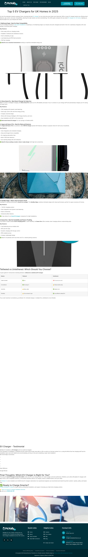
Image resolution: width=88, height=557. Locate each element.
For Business (43, 2)
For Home (35, 2)
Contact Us (26, 5)
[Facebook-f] (4, 540)
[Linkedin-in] (11, 540)
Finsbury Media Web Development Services (63, 553)
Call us (68, 531)
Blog (49, 2)
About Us (29, 2)
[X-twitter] (7, 540)
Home (24, 2)
